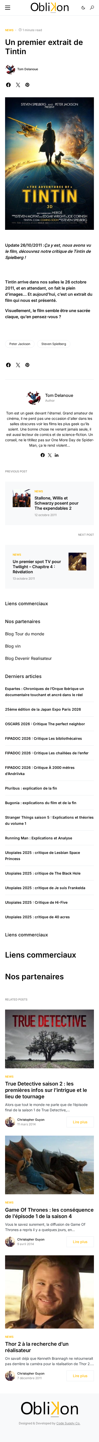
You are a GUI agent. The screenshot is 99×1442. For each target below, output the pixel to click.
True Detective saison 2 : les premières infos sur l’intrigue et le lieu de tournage (46, 1090)
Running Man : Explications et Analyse (38, 838)
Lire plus (80, 1122)
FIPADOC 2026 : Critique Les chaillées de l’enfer (47, 753)
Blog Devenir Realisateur (28, 658)
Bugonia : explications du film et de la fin (40, 803)
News (9, 30)
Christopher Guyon (30, 1120)
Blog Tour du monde (24, 633)
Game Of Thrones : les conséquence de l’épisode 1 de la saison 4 (49, 1213)
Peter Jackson (19, 344)
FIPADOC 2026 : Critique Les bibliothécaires (43, 738)
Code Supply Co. (68, 1423)
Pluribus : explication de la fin (31, 788)
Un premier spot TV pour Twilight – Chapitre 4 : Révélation (37, 566)
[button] (7, 8)
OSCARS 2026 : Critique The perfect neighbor (45, 724)
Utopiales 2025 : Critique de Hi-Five (36, 902)
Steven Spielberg (53, 344)
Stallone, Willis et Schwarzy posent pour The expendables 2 (56, 503)
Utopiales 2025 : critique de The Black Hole (42, 873)
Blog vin (13, 646)
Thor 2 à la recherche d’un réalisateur (37, 1347)
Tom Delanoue (27, 69)
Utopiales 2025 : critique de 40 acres (37, 917)
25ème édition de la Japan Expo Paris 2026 (43, 709)
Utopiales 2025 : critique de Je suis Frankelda (45, 888)
